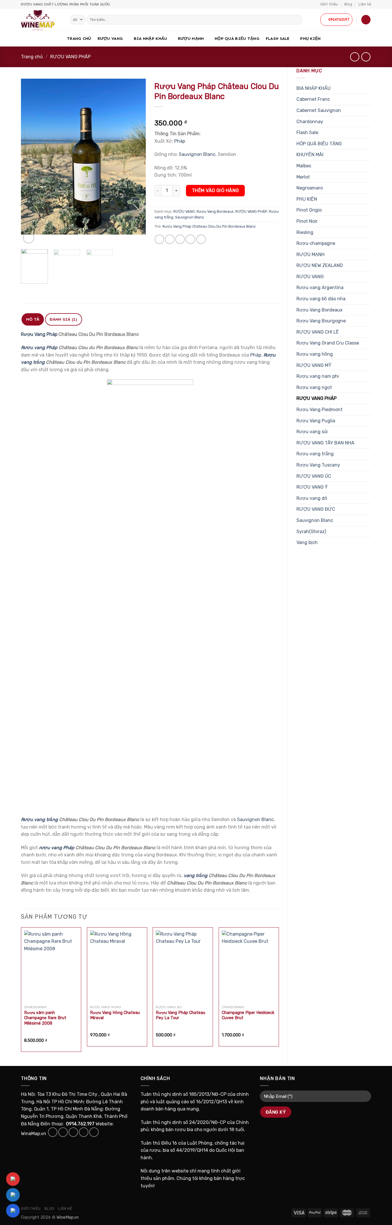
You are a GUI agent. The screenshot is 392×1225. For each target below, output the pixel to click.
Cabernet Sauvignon (318, 110)
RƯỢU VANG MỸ (313, 365)
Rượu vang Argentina (320, 287)
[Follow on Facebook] (52, 1132)
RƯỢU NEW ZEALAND (319, 265)
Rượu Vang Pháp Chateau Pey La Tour (180, 1015)
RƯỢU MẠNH (191, 38)
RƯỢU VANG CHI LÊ (317, 332)
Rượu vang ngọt (314, 387)
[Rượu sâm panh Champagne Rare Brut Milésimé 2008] (51, 966)
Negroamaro (309, 188)
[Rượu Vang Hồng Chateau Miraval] (117, 966)
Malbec (303, 166)
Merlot (303, 177)
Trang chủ (79, 38)
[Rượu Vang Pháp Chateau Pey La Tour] (183, 966)
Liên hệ (364, 4)
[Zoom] (28, 237)
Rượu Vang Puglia (315, 420)
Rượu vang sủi (312, 431)
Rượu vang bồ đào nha (321, 298)
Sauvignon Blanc (314, 520)
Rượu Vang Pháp (39, 334)
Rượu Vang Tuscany (318, 465)
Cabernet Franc (313, 99)
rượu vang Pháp (56, 847)
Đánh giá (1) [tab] (63, 319)
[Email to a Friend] (180, 239)
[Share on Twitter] (169, 239)
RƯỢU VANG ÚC (313, 476)
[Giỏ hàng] (365, 19)
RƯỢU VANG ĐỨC (315, 509)
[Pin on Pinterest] (190, 239)
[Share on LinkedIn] (201, 239)
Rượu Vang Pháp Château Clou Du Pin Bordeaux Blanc (209, 226)
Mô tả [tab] (32, 319)
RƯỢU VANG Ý (312, 487)
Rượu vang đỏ (311, 498)
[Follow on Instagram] (63, 1132)
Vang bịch (307, 542)
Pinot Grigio (309, 210)
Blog (348, 4)
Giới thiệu (329, 4)
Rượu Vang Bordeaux (319, 310)
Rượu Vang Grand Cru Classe (327, 343)
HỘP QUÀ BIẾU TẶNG (237, 38)
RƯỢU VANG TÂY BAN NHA (325, 443)
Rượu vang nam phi (317, 376)
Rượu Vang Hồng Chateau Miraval (115, 1015)
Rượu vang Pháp (39, 347)
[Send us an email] (83, 1132)
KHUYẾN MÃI (309, 154)
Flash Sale (278, 38)
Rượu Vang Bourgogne (321, 321)
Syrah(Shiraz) (311, 531)
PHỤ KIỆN (310, 38)
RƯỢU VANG (110, 38)
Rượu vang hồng (314, 354)
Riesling (304, 232)
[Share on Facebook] (159, 239)
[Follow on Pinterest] (94, 1132)
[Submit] (297, 20)
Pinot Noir (307, 221)
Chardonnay (309, 121)
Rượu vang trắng (315, 453)
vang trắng (195, 875)
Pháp (179, 141)
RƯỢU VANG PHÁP (70, 56)
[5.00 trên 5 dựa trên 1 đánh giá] (216, 114)
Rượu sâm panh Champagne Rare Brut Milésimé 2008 (45, 1018)
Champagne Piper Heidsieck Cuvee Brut (248, 1015)
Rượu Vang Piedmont (319, 409)
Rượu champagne (315, 243)
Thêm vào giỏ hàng (215, 190)
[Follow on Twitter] (73, 1132)
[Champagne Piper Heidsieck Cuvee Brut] (249, 966)
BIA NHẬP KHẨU (150, 38)
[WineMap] (41, 19)
